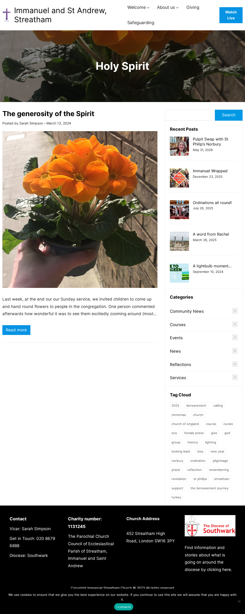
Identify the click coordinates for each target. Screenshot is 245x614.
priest (176, 470)
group (176, 442)
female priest (194, 433)
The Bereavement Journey (209, 488)
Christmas (179, 415)
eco (174, 433)
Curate (228, 424)
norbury (177, 461)
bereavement (196, 405)
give (214, 433)
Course (211, 424)
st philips (200, 479)
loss (200, 451)
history (193, 442)
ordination (198, 461)
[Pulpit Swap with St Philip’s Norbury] (179, 147)
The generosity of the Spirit (48, 113)
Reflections (180, 364)
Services (178, 377)
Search (228, 115)
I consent (124, 607)
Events (176, 337)
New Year (217, 451)
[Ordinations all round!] (179, 210)
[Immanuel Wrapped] (179, 178)
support (177, 488)
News (175, 351)
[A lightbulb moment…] (179, 274)
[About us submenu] (177, 7)
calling (218, 405)
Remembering (219, 470)
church (198, 415)
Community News (187, 311)
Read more (18, 331)
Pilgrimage (220, 461)
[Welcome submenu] (148, 7)
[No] (239, 601)
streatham (221, 479)
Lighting (210, 442)
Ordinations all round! (212, 202)
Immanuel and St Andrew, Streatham (60, 15)
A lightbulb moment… (212, 266)
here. (227, 569)
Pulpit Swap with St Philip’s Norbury (210, 141)
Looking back (181, 451)
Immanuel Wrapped (210, 170)
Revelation (179, 479)
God (227, 433)
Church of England (185, 424)
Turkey (176, 497)
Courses (178, 324)
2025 (175, 405)
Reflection (194, 470)
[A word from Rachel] (179, 242)
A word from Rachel (211, 234)
